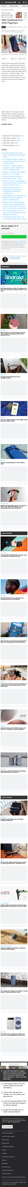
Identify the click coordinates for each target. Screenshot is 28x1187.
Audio (22, 136)
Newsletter (23, 58)
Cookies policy (5, 1143)
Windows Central (6, 1173)
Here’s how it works (18, 31)
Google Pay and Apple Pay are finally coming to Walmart (13, 1111)
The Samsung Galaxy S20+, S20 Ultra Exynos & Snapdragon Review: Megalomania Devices (14, 212)
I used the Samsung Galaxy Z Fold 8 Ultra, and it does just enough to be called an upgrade (14, 1103)
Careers (4, 1150)
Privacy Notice (22, 242)
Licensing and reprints (8, 1170)
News (3, 27)
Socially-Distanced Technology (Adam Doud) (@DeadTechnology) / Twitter (14, 155)
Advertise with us (6, 1167)
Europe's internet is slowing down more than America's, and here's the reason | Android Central (14, 183)
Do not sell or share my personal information (13, 1177)
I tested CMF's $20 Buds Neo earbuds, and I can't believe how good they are (14, 1094)
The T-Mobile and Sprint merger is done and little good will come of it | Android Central (14, 161)
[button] (26, 2)
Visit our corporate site (14, 1122)
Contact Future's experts (8, 1136)
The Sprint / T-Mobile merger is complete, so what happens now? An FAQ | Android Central (14, 168)
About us (4, 1160)
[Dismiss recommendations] (26, 10)
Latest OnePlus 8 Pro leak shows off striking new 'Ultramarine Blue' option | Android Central (14, 198)
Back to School (14, 6)
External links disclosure (8, 1156)
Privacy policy (5, 1139)
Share (5, 58)
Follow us (15, 58)
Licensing (4, 1153)
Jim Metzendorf (12, 27)
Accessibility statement (8, 1146)
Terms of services (20, 241)
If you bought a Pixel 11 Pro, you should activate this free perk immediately (14, 1085)
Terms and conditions (7, 1133)
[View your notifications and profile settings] (15, 2)
